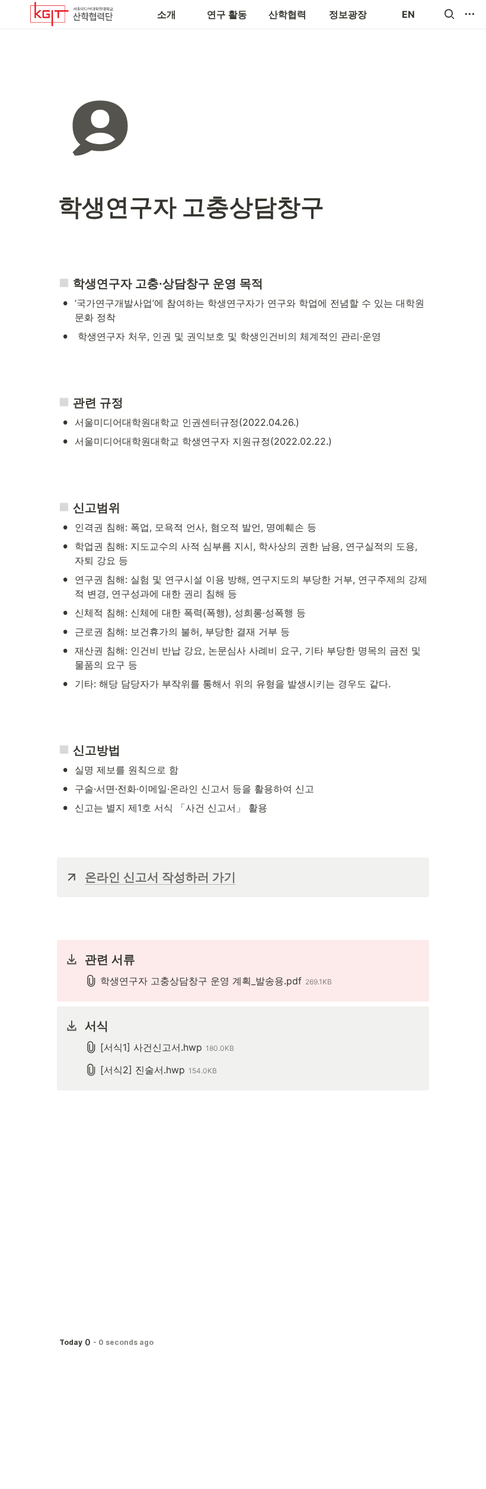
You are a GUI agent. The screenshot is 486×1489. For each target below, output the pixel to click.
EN (408, 14)
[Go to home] (71, 14)
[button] (449, 14)
